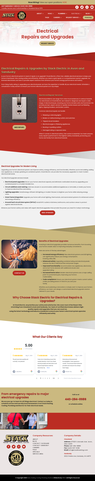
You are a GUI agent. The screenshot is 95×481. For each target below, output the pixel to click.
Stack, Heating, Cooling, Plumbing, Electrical (40, 478)
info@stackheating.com (78, 450)
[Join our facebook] (77, 7)
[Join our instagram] (87, 7)
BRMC (64, 478)
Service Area (38, 454)
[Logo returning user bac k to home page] (8, 15)
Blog (35, 441)
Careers (36, 448)
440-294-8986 (75, 399)
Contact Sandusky (41, 445)
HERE (64, 2)
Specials (36, 452)
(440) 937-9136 (73, 448)
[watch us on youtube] (92, 7)
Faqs (35, 450)
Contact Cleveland (41, 443)
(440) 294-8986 (26, 6)
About (35, 439)
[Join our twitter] (82, 7)
